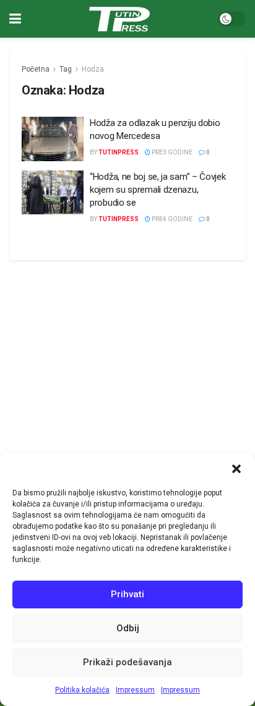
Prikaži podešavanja (127, 662)
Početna (36, 69)
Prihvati (127, 594)
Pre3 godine (171, 152)
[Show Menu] (15, 19)
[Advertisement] (127, 356)
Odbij (127, 628)
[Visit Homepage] (119, 19)
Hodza (93, 69)
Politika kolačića (82, 690)
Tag (65, 69)
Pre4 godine (171, 219)
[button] (236, 469)
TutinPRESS (118, 152)
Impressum (135, 690)
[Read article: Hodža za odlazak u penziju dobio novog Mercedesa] (53, 139)
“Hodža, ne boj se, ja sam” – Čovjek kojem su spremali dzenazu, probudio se (158, 189)
